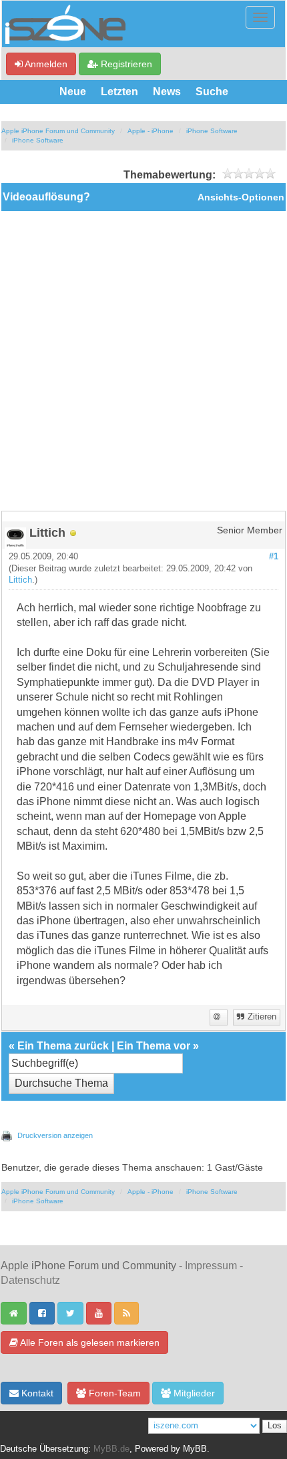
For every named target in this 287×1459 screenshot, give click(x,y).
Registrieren (125, 64)
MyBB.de (111, 1449)
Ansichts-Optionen (241, 197)
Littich (20, 580)
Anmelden (45, 64)
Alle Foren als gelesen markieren (89, 1342)
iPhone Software (212, 131)
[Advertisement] (143, 361)
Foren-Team (113, 1393)
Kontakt (36, 1393)
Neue (72, 91)
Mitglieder (193, 1393)
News (167, 91)
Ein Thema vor (153, 1045)
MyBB (195, 1449)
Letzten (119, 91)
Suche (212, 91)
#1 (273, 556)
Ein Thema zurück (63, 1045)
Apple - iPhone (150, 131)
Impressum (211, 1265)
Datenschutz (30, 1280)
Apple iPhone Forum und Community (58, 131)
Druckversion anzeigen (55, 1135)
